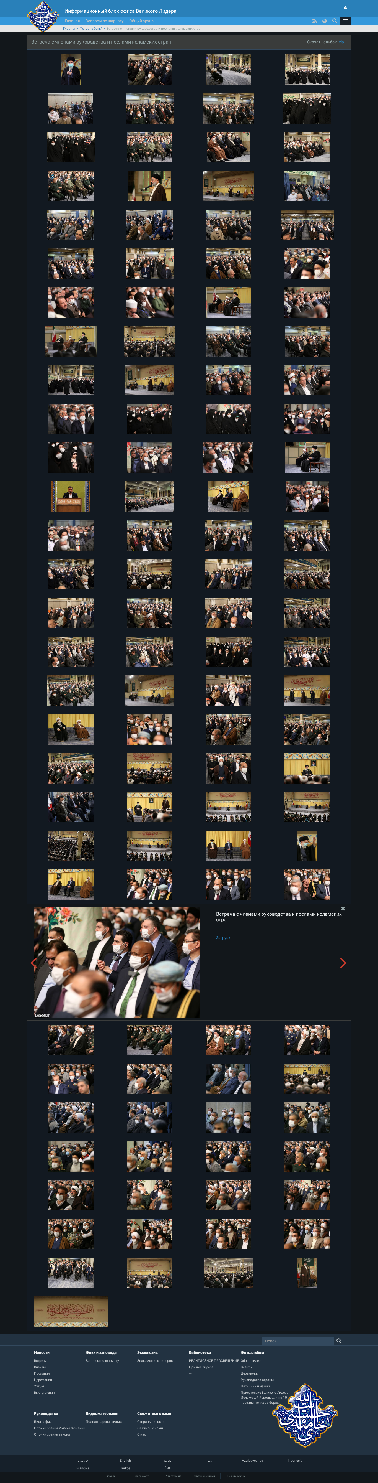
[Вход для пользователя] (345, 7)
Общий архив (141, 21)
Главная (72, 21)
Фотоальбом (90, 28)
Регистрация (173, 1475)
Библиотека (200, 1352)
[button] (345, 21)
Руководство (46, 1413)
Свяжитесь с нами (154, 1413)
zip (341, 42)
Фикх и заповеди (101, 1352)
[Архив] (215, 1373)
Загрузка (224, 937)
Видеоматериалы (102, 1413)
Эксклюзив (147, 1352)
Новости (42, 1352)
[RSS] (315, 21)
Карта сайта (141, 1475)
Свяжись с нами (204, 1475)
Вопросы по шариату (105, 21)
